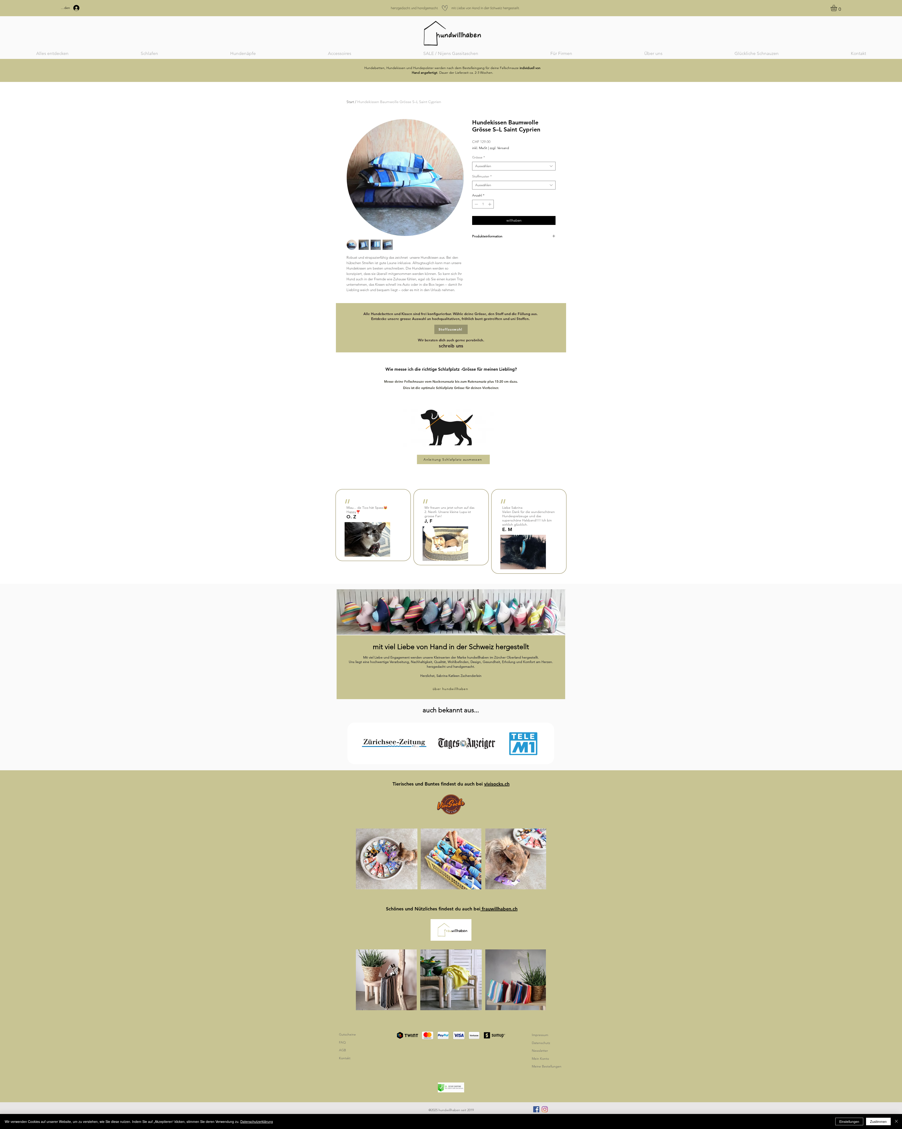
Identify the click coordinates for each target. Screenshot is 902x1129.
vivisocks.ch (496, 784)
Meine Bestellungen (546, 1066)
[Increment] (490, 204)
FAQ (342, 1042)
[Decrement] (476, 204)
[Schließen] (896, 1121)
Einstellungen (849, 1121)
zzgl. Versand (499, 148)
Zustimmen (878, 1121)
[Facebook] (536, 1109)
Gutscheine (347, 1034)
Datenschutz (541, 1043)
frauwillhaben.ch (498, 909)
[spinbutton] (483, 204)
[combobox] (514, 166)
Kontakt (344, 1058)
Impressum (540, 1035)
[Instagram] (545, 1109)
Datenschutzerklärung (256, 1121)
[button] (837, 8)
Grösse (478, 157)
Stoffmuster (482, 176)
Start (350, 102)
